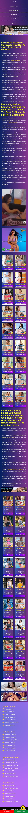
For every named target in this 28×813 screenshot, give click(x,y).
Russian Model (14, 6)
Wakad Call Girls (9, 770)
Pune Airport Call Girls (11, 762)
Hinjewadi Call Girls (10, 791)
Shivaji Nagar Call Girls (11, 776)
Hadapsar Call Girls (10, 720)
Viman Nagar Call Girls (11, 765)
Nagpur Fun (14, 14)
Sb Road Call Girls (10, 793)
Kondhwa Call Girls (10, 737)
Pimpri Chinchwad (10, 760)
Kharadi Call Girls (10, 796)
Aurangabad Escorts (14, 23)
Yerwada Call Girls (10, 773)
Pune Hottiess (14, 1)
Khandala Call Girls (10, 734)
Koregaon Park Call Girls (12, 740)
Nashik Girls (14, 18)
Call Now (7, 811)
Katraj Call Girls (9, 799)
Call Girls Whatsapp (14, 10)
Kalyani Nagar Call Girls (11, 722)
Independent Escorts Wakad (15, 469)
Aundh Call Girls (9, 709)
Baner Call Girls (9, 711)
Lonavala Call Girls (10, 748)
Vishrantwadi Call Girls (11, 768)
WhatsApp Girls (7, 269)
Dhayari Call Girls (10, 717)
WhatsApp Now (21, 811)
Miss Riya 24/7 (14, 34)
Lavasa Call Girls (10, 745)
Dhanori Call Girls (10, 714)
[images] (22, 807)
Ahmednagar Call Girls (11, 801)
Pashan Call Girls (10, 750)
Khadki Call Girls (9, 725)
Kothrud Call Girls (10, 742)
